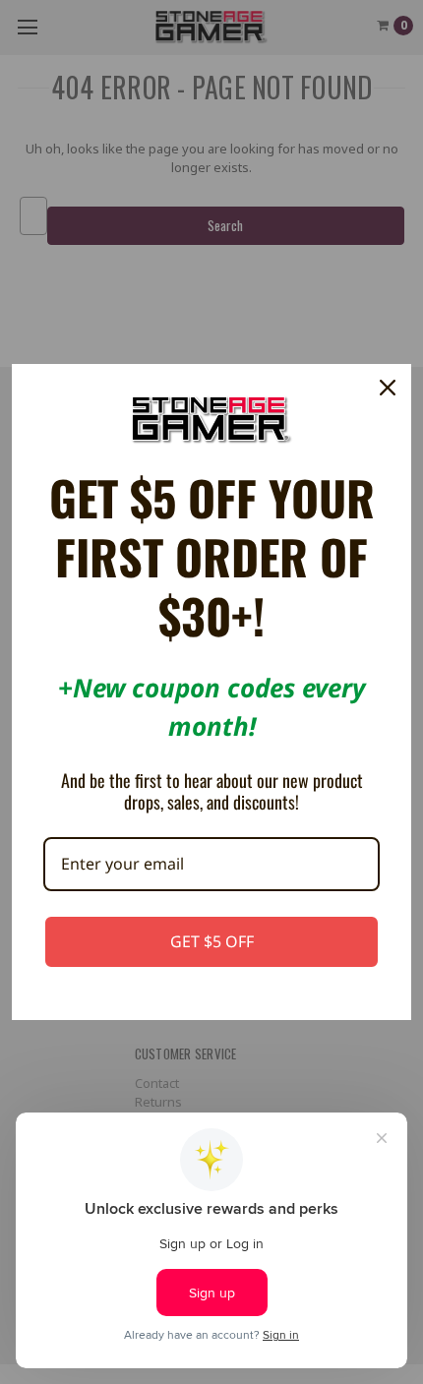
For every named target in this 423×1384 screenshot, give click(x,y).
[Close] (387, 387)
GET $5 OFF (212, 941)
